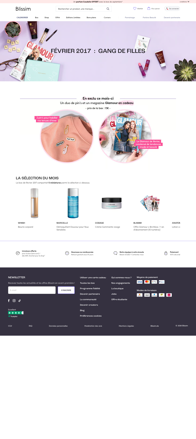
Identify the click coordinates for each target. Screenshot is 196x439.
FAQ (30, 326)
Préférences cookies (91, 316)
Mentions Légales (126, 326)
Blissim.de (155, 326)
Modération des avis (93, 326)
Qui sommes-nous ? (121, 278)
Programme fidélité (90, 289)
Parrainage (130, 17)
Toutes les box (87, 283)
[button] (98, 1)
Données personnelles (58, 326)
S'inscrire (66, 290)
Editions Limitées (73, 17)
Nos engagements (120, 283)
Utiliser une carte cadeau (93, 278)
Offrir (57, 17)
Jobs (114, 294)
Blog (82, 310)
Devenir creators (89, 305)
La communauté (88, 300)
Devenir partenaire (172, 17)
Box (36, 17)
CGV (10, 326)
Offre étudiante (119, 300)
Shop (47, 17)
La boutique (117, 289)
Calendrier (22, 17)
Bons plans (91, 17)
